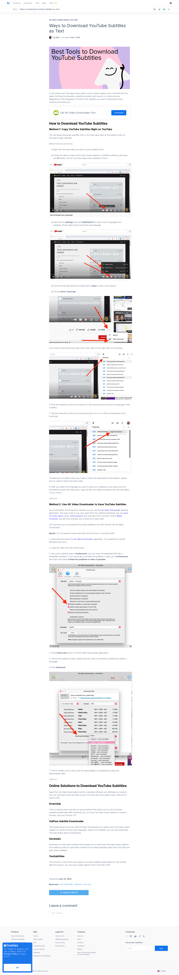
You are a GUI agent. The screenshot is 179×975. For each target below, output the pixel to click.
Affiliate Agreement (61, 939)
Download (118, 113)
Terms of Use (60, 936)
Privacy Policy (11, 954)
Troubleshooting (39, 946)
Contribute (81, 946)
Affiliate (79, 949)
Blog (15, 9)
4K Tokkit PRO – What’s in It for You (75, 884)
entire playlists (77, 516)
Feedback (36, 952)
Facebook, (54, 519)
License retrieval (39, 949)
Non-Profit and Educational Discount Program (86, 953)
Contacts (80, 942)
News (79, 939)
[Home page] (8, 3)
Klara (58, 37)
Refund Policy (60, 946)
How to (35, 936)
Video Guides (38, 939)
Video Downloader (17, 936)
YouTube (73, 20)
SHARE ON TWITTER (70, 892)
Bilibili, (119, 516)
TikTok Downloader (18, 939)
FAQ (34, 942)
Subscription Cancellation (42, 956)
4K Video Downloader (59, 20)
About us (80, 936)
